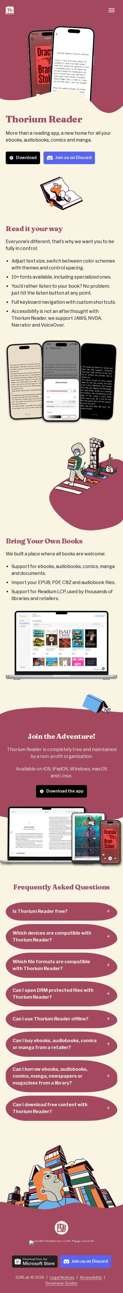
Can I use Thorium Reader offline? (50, 1019)
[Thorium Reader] (10, 10)
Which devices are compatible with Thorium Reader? (52, 936)
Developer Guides (61, 1283)
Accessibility (91, 1277)
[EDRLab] (61, 1228)
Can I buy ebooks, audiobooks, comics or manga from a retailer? (55, 1044)
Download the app (65, 791)
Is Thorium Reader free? (40, 911)
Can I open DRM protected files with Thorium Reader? (53, 994)
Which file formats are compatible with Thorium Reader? (51, 965)
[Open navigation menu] (111, 10)
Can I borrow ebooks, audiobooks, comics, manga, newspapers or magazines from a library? (50, 1076)
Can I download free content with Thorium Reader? (50, 1108)
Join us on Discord (73, 157)
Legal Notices (62, 1277)
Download (26, 157)
